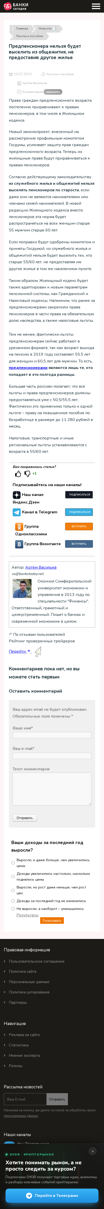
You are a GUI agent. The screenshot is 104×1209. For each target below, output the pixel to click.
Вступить (79, 526)
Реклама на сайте (24, 1034)
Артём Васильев (34, 83)
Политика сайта (22, 971)
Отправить (57, 1099)
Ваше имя (23, 728)
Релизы (15, 1065)
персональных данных (21, 1116)
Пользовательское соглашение (37, 961)
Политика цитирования (29, 992)
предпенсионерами (28, 368)
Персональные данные (29, 981)
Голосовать (52, 920)
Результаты (27, 915)
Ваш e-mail (23, 748)
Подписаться (79, 494)
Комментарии (41, 92)
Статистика (19, 1045)
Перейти (18, 651)
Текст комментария (31, 769)
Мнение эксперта (24, 1055)
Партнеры (18, 1002)
